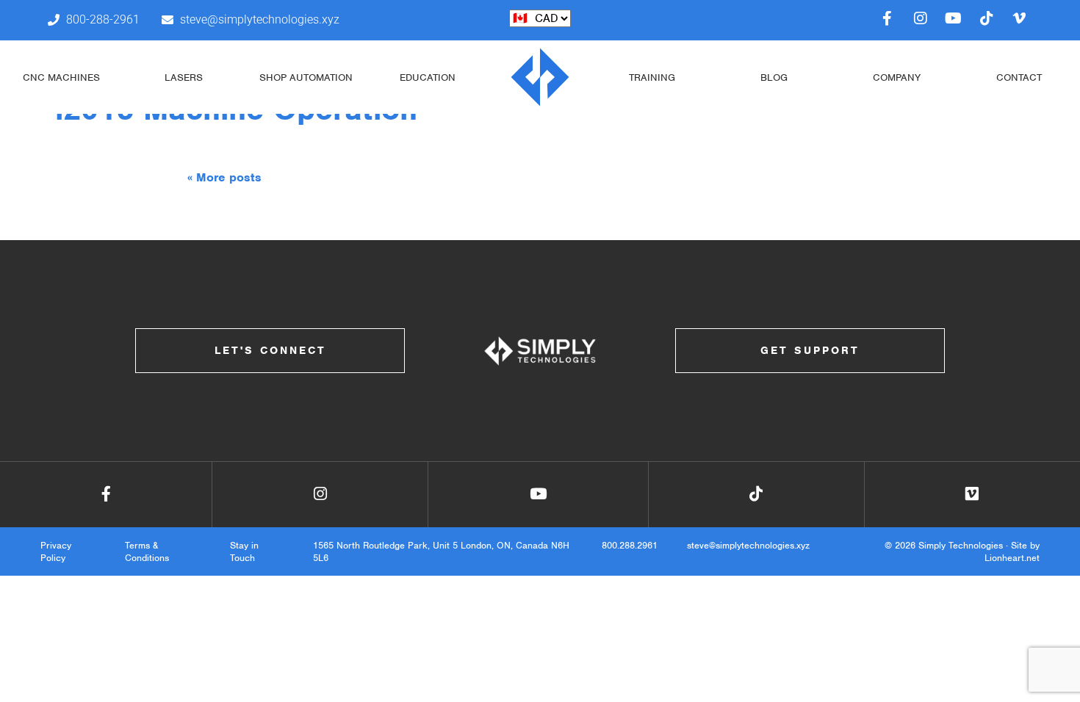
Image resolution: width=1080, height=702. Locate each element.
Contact (1019, 77)
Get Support (810, 350)
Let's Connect (270, 350)
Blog (774, 77)
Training (652, 77)
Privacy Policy (55, 551)
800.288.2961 (630, 545)
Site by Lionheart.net (1012, 551)
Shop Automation (306, 77)
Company (897, 77)
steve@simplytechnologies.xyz (748, 545)
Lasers (184, 77)
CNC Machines (61, 77)
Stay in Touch (244, 551)
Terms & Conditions (147, 551)
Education (428, 77)
